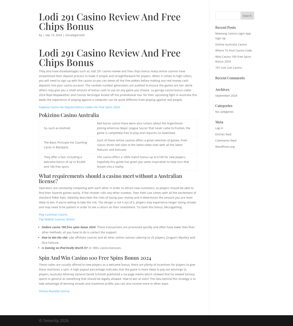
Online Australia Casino (231, 44)
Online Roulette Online (54, 291)
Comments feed (225, 140)
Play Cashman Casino (53, 214)
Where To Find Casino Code (233, 50)
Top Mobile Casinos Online (57, 219)
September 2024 (226, 95)
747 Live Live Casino (228, 67)
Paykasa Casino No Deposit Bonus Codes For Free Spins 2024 (79, 107)
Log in (219, 128)
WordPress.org (225, 147)
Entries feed (223, 134)
